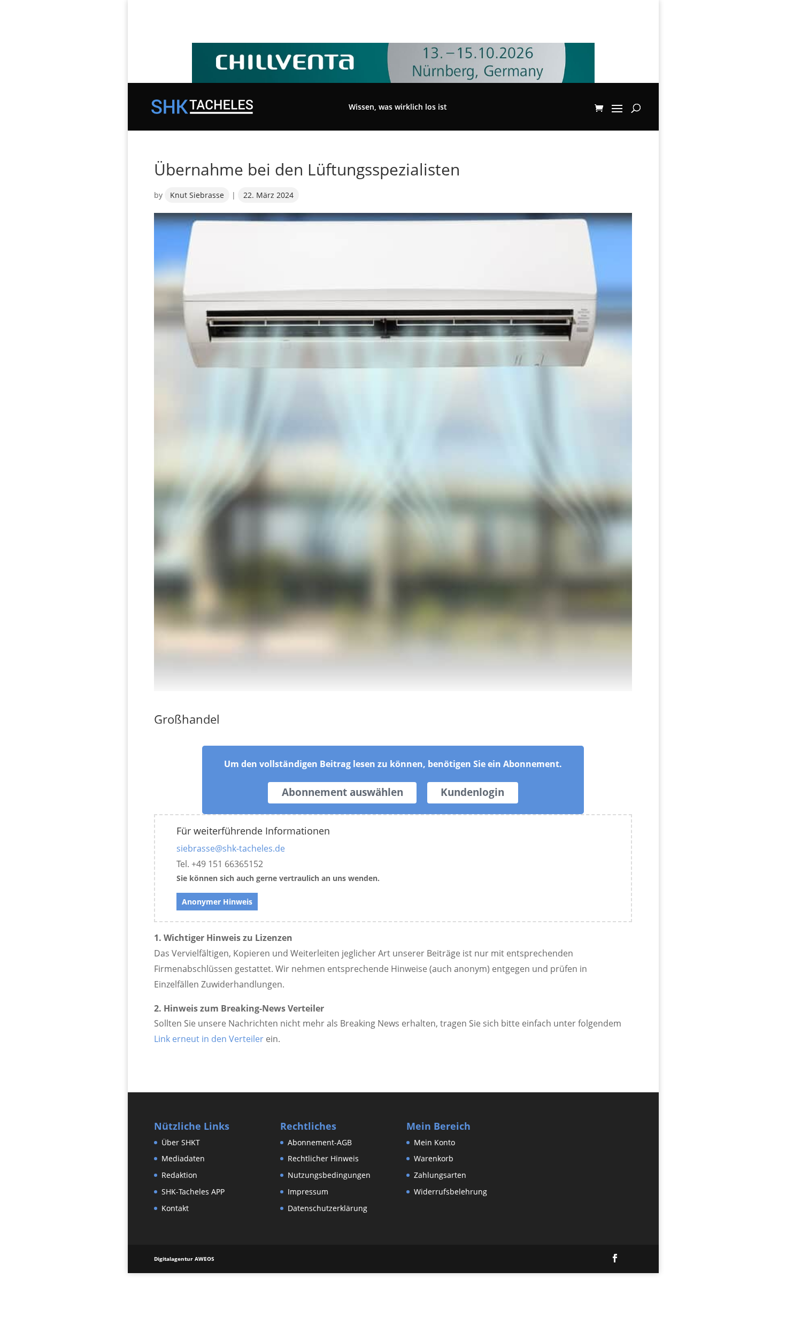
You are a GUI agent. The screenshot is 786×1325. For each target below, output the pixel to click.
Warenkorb (433, 1158)
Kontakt (175, 1208)
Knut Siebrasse (197, 195)
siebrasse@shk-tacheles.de (230, 848)
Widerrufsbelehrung (450, 1191)
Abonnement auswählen (342, 792)
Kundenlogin (472, 792)
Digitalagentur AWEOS (184, 1258)
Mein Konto (434, 1142)
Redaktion (179, 1175)
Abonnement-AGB (320, 1142)
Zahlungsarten (440, 1175)
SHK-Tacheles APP (193, 1191)
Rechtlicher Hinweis (323, 1158)
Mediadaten (183, 1158)
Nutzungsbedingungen (329, 1175)
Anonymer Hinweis (217, 902)
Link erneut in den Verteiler (209, 1039)
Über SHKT (180, 1142)
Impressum (308, 1191)
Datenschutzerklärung (327, 1208)
